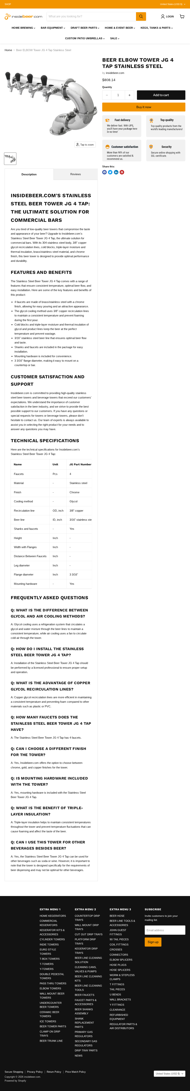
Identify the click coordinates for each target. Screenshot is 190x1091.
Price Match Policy (75, 1071)
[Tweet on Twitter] (110, 172)
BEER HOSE (117, 915)
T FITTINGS (117, 984)
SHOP (8, 4)
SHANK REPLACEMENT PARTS (84, 1022)
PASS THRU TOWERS (53, 983)
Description (29, 174)
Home (8, 50)
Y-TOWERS (46, 968)
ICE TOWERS (48, 1021)
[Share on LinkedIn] (116, 172)
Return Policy (54, 1071)
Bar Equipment (52, 27)
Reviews (75, 174)
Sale (114, 38)
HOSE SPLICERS (120, 969)
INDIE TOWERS (49, 944)
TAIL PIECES (117, 989)
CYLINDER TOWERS (52, 939)
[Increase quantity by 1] (129, 95)
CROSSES (116, 949)
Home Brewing (23, 27)
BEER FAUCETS (84, 994)
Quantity (107, 87)
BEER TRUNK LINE (51, 1040)
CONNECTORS (119, 954)
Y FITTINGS (117, 1004)
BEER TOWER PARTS (53, 1026)
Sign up (153, 942)
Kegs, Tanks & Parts (156, 27)
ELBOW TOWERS (50, 988)
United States (171, 4)
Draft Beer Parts (84, 27)
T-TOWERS (46, 963)
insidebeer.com (115, 72)
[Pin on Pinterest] (122, 172)
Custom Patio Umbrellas (84, 38)
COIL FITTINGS (119, 944)
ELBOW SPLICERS (121, 959)
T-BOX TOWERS (50, 958)
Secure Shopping (14, 1071)
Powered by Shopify (15, 1080)
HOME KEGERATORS (53, 915)
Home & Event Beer (119, 27)
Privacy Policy (35, 1071)
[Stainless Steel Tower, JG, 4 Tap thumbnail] (10, 159)
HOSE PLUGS (118, 964)
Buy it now (143, 107)
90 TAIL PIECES (119, 939)
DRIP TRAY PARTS (86, 1050)
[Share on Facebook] (104, 172)
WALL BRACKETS (120, 999)
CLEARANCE (117, 1009)
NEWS (78, 1055)
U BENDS (115, 994)
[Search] (141, 16)
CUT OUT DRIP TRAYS (88, 934)
